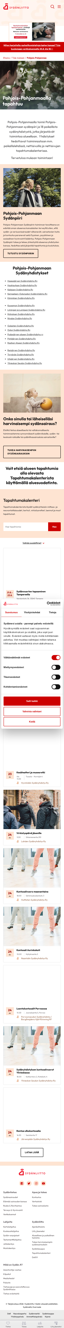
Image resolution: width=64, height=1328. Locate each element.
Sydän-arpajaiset (11, 1235)
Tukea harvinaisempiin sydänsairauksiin (21, 452)
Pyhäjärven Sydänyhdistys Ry (21, 338)
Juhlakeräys (8, 1244)
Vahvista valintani (32, 711)
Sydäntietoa (10, 1192)
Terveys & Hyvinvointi (13, 1210)
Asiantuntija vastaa (12, 1270)
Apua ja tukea (39, 1192)
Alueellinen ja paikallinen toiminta (43, 1236)
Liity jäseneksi (38, 1231)
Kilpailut (7, 1274)
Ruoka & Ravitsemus (12, 1205)
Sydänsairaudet (10, 1197)
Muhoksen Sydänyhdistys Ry (21, 314)
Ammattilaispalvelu (34, 1316)
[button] (52, 7)
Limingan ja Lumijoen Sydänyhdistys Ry (26, 309)
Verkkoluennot (9, 1214)
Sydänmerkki (34, 1313)
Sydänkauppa (38, 1248)
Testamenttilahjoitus (12, 1239)
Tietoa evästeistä (11, 1293)
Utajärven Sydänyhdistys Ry (20, 359)
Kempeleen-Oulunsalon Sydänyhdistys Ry (27, 293)
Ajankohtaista (38, 1226)
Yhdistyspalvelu (17, 1316)
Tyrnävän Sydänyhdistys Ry (20, 354)
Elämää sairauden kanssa (15, 1201)
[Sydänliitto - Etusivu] (32, 1172)
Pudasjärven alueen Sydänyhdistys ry (25, 334)
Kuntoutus (36, 1197)
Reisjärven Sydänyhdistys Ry (21, 350)
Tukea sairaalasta (40, 1205)
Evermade (37, 1307)
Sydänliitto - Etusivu (27, 6)
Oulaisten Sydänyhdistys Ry (20, 325)
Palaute (6, 1282)
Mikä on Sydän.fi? (13, 1264)
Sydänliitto (38, 1221)
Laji (8, 552)
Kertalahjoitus (9, 1226)
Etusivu (6, 57)
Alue (9, 587)
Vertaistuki (37, 1201)
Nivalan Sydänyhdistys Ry (19, 318)
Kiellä (32, 721)
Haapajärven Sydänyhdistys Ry (22, 281)
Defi (9, 1313)
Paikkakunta (13, 576)
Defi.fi (34, 1257)
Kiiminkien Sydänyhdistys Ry (21, 298)
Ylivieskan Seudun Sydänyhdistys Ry (24, 363)
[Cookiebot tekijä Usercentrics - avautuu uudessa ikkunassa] (46, 604)
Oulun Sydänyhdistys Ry (18, 330)
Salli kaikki (32, 701)
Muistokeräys (9, 1248)
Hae (54, 526)
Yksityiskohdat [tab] (32, 612)
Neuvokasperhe (19, 1313)
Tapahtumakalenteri (41, 1253)
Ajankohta (12, 564)
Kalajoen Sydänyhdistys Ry (20, 289)
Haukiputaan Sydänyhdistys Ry (22, 285)
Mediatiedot (8, 1278)
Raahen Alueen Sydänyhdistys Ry (23, 343)
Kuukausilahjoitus (11, 1231)
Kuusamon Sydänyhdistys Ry (21, 305)
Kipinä (47, 1316)
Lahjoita (7, 1221)
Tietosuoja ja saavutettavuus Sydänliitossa (16, 1288)
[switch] (56, 667)
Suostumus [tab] (11, 612)
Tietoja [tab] (52, 612)
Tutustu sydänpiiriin (20, 253)
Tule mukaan (18, 57)
